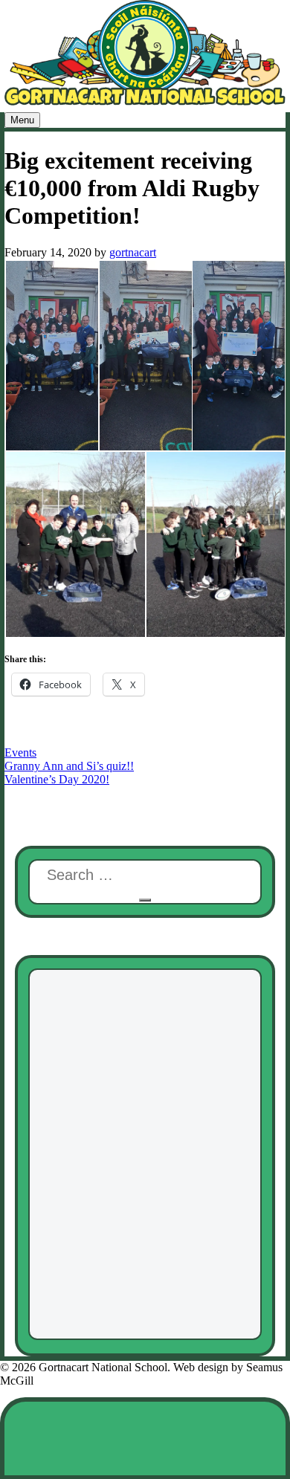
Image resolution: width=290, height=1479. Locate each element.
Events (20, 752)
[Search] (145, 900)
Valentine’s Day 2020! (56, 779)
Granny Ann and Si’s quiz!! (69, 766)
